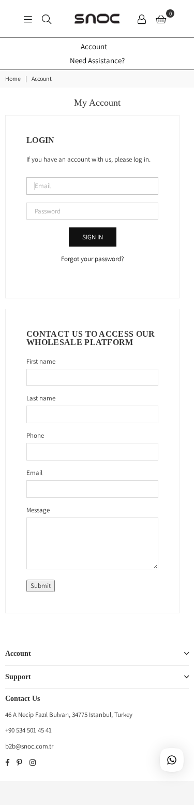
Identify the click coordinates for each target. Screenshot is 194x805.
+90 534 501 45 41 (28, 730)
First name (40, 361)
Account (94, 46)
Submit (41, 585)
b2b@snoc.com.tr (29, 746)
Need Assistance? (97, 60)
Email (34, 472)
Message (38, 510)
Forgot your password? (92, 258)
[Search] (46, 18)
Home (13, 78)
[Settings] (141, 18)
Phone (35, 435)
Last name (40, 398)
